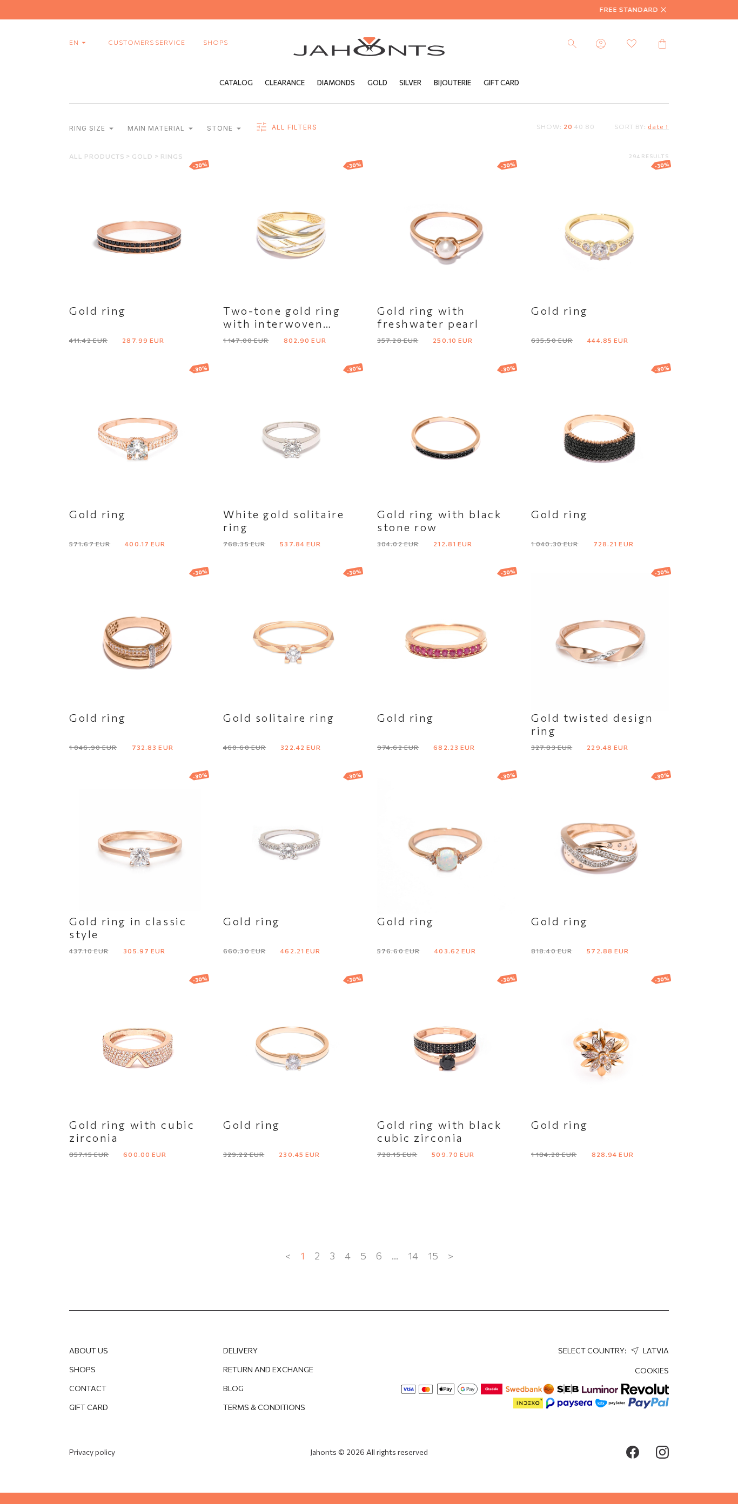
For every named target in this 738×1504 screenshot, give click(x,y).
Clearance (285, 82)
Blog (233, 1388)
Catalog (236, 82)
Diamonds (336, 82)
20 (568, 126)
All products (97, 156)
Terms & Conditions (264, 1407)
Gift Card (501, 82)
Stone (221, 128)
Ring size (88, 128)
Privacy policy (92, 1451)
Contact (87, 1388)
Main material (157, 128)
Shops (82, 1369)
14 (413, 1256)
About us (88, 1350)
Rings (171, 156)
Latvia (655, 1350)
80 (590, 126)
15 (433, 1256)
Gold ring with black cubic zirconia (439, 1131)
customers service (146, 42)
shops (215, 42)
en (74, 42)
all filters (293, 127)
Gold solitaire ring (279, 717)
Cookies (652, 1370)
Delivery (240, 1350)
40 (578, 126)
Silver (410, 82)
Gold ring (97, 310)
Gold (377, 82)
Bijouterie (452, 82)
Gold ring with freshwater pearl (428, 317)
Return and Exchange (268, 1369)
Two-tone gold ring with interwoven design (281, 323)
